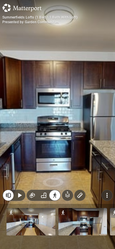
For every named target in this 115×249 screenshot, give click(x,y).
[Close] (8, 195)
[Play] (19, 195)
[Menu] (107, 195)
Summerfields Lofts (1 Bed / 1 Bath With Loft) (40, 17)
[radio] (32, 195)
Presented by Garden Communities (30, 22)
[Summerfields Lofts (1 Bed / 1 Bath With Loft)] (57, 124)
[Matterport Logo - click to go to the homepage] (22, 7)
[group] (44, 195)
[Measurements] (80, 195)
